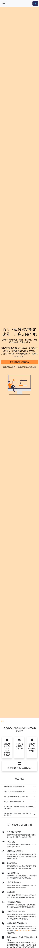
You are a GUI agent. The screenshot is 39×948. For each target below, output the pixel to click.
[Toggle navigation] (3, 3)
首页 (2, 721)
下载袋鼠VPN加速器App (19, 362)
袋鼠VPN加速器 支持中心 (24, 931)
